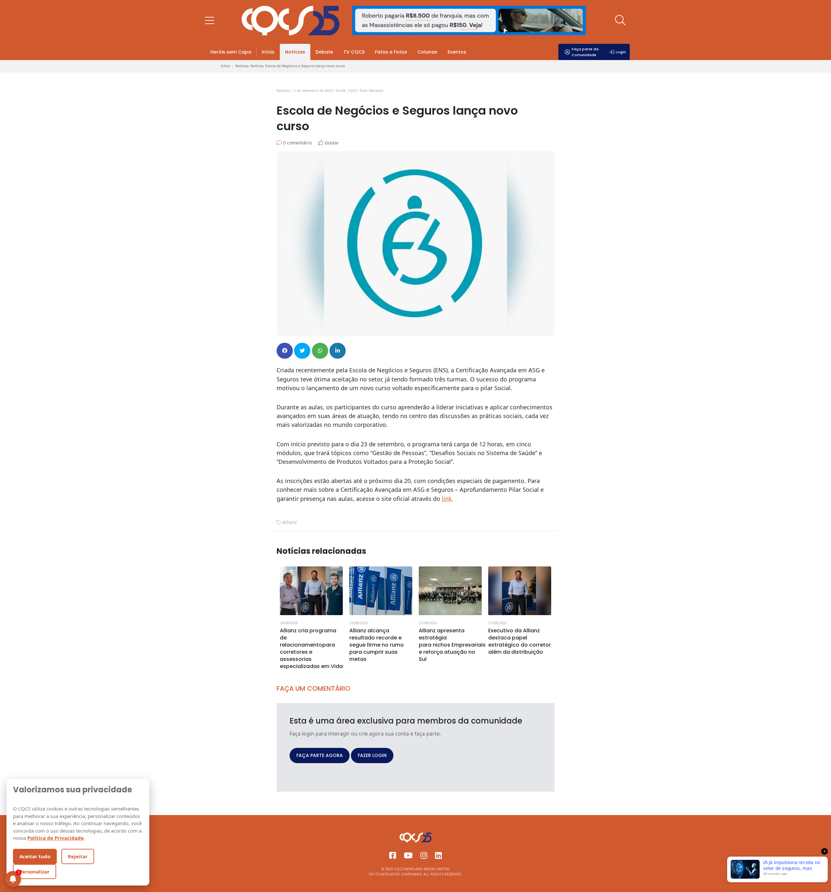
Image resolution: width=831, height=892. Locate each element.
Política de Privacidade (55, 838)
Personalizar (34, 871)
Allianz (289, 522)
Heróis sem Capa (230, 52)
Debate (324, 52)
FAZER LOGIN (372, 755)
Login (621, 52)
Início (268, 52)
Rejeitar (78, 856)
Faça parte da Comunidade (585, 51)
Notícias (295, 52)
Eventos (457, 52)
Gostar (331, 143)
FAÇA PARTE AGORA (319, 755)
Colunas (427, 52)
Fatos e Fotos (391, 52)
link (447, 498)
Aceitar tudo (34, 856)
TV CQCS (354, 52)
